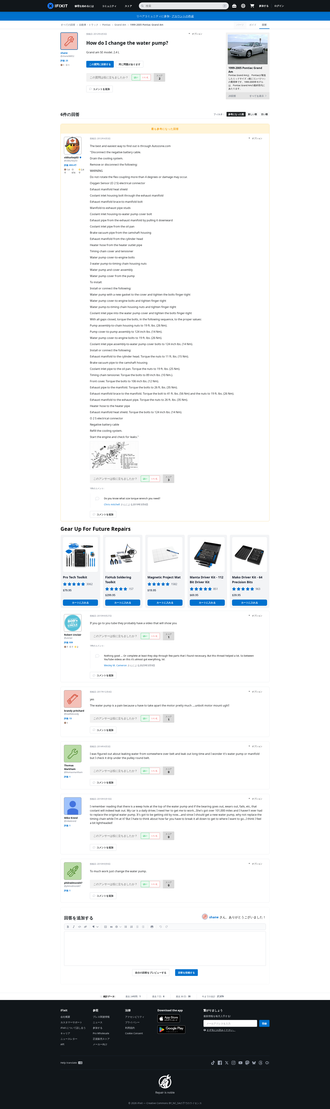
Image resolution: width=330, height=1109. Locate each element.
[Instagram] (234, 1063)
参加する (264, 5)
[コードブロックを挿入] (105, 926)
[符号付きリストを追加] (131, 926)
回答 (264, 24)
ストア (128, 6)
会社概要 (65, 1016)
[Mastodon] (247, 1063)
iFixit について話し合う (73, 1027)
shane (214, 917)
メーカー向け (100, 1044)
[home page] (57, 6)
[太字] (68, 926)
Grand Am (120, 24)
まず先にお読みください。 (221, 1030)
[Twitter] (227, 1063)
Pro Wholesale (101, 1033)
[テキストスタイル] (95, 926)
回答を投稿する (186, 972)
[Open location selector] (243, 5)
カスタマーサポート (71, 1022)
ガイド (252, 24)
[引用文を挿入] (111, 926)
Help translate (68, 1062)
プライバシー (132, 1022)
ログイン (279, 5)
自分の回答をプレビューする (150, 972)
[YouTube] (240, 1063)
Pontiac (106, 24)
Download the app (170, 1010)
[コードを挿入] (79, 926)
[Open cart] (252, 5)
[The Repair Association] (267, 1063)
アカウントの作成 (183, 16)
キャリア (65, 1033)
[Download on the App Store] (168, 1018)
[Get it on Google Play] (171, 1029)
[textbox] (165, 948)
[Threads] (260, 1063)
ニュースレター (68, 1038)
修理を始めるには (84, 6)
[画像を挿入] (152, 926)
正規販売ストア (101, 1038)
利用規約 (130, 1027)
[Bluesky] (254, 1063)
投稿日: (96, 33)
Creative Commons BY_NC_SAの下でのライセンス (174, 1103)
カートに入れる (80, 602)
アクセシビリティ (134, 1016)
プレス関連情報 (101, 1016)
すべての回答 (68, 24)
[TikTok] (213, 1063)
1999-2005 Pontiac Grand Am (146, 24)
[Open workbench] (234, 5)
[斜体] (73, 926)
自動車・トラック (88, 24)
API (62, 1044)
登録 (264, 1023)
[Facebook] (220, 1063)
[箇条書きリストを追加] (125, 926)
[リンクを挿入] (85, 926)
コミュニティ (109, 6)
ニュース (97, 1022)
